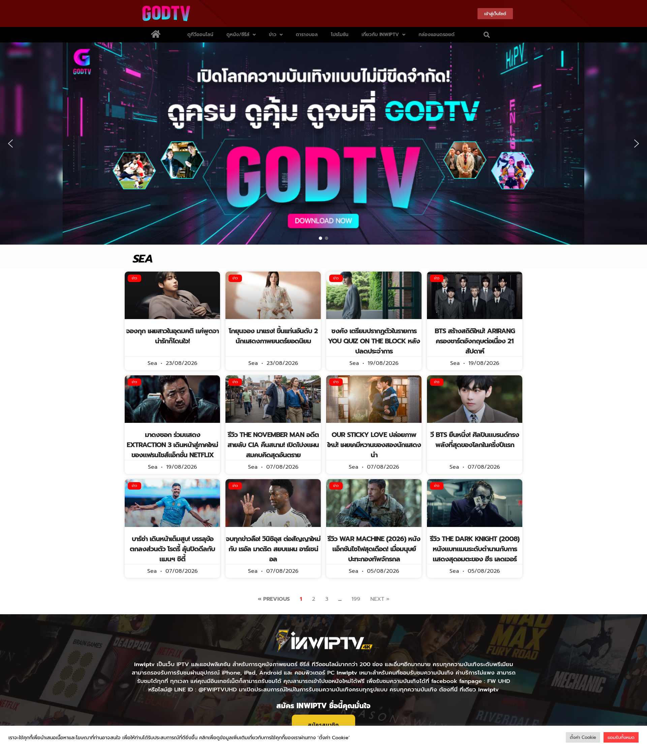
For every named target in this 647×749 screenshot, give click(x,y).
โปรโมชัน (339, 34)
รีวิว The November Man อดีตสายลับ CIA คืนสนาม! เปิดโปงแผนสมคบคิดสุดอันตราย (273, 445)
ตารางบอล (307, 34)
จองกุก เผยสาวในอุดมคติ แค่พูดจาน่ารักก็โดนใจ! (172, 336)
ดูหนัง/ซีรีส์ (237, 34)
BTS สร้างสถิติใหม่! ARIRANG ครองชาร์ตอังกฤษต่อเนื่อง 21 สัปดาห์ (475, 341)
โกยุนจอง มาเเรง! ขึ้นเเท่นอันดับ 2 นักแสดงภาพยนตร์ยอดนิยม (273, 336)
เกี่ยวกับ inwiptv (380, 34)
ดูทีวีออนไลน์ (200, 34)
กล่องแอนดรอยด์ (437, 34)
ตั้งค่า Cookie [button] (583, 737)
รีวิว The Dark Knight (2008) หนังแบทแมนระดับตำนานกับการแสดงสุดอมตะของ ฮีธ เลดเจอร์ (474, 549)
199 (355, 599)
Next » (380, 599)
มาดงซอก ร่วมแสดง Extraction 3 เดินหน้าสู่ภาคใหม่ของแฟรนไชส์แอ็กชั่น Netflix (172, 445)
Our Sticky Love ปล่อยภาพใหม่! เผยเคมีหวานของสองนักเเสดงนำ (374, 445)
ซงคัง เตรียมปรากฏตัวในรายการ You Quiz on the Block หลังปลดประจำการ (374, 341)
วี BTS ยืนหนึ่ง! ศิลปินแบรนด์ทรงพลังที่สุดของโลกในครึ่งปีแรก (474, 440)
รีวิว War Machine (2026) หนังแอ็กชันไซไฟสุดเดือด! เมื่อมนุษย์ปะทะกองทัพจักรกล (374, 549)
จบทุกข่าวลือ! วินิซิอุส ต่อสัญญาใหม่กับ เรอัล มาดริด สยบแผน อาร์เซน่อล (273, 549)
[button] (487, 34)
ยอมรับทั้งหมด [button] (621, 737)
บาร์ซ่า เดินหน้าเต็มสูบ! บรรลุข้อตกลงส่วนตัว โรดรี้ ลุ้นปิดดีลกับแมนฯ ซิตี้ (172, 549)
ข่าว (272, 34)
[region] (323, 143)
